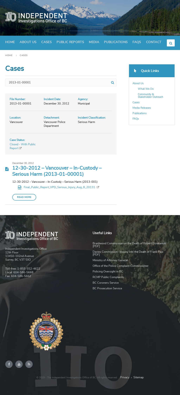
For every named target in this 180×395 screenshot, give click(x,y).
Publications (116, 42)
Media (94, 42)
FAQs (137, 42)
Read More (24, 197)
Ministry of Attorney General (110, 260)
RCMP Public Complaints (108, 277)
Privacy (124, 377)
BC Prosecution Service (107, 288)
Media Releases (142, 108)
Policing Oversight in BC (108, 271)
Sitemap (138, 377)
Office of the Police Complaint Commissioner (121, 266)
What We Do (146, 89)
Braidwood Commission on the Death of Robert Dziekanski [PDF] (129, 245)
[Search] (113, 82)
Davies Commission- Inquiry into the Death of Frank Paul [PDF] (128, 253)
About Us (28, 42)
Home (10, 42)
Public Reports (70, 42)
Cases (46, 42)
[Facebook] (9, 364)
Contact (154, 42)
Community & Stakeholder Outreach (150, 95)
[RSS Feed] (29, 364)
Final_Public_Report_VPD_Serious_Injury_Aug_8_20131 (60, 187)
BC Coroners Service (106, 282)
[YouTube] (19, 364)
